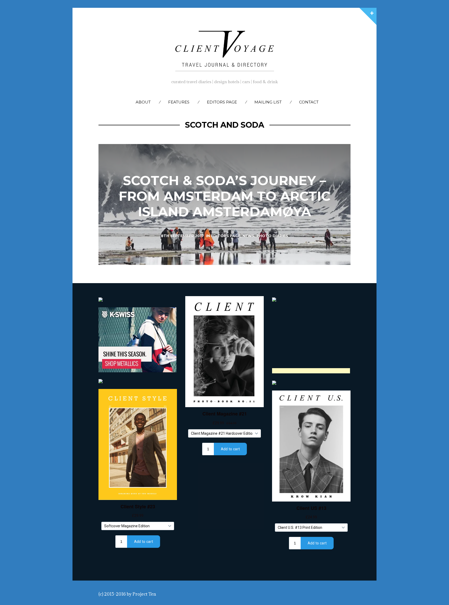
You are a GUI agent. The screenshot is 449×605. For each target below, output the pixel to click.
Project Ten (144, 594)
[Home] (224, 50)
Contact (309, 102)
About (143, 102)
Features (178, 102)
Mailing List (268, 102)
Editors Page (222, 102)
